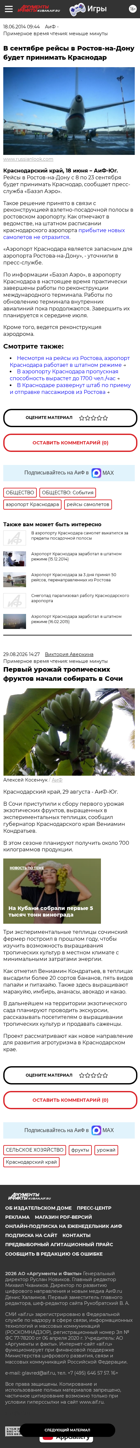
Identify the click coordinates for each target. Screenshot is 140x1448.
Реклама (17, 1217)
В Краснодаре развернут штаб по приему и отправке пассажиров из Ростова (70, 388)
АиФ (57, 780)
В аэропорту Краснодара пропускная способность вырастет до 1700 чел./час (64, 374)
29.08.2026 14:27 (21, 654)
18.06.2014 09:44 (21, 27)
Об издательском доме (38, 1208)
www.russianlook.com (28, 159)
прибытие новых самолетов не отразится (64, 233)
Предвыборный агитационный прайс (59, 1244)
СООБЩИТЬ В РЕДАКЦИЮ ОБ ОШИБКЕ (54, 1254)
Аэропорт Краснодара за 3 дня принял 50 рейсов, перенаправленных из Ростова (73, 577)
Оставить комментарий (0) (70, 443)
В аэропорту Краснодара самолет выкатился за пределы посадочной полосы (79, 535)
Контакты (77, 1235)
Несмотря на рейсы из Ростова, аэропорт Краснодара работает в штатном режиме (70, 361)
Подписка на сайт (31, 1235)
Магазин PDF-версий (63, 1217)
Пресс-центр (94, 1208)
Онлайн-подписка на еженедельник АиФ (63, 1226)
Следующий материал (67, 1430)
